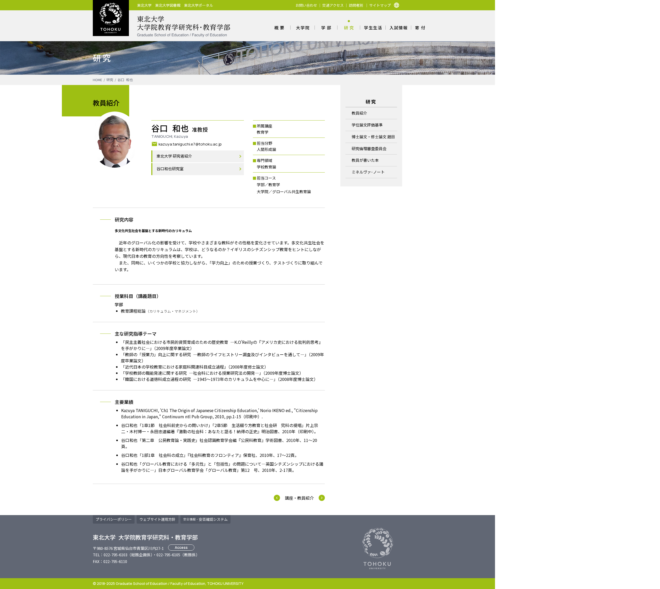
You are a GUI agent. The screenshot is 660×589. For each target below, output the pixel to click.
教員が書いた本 (365, 160)
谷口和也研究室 (170, 169)
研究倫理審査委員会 (369, 148)
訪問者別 (356, 5)
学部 (327, 27)
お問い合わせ (306, 5)
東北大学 (144, 5)
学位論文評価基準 (367, 124)
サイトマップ (380, 5)
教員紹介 (359, 113)
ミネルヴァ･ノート (368, 172)
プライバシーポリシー (114, 519)
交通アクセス (333, 5)
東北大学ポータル (198, 5)
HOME (97, 79)
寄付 (421, 27)
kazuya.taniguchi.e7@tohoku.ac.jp (190, 143)
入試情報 (399, 27)
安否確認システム (205, 519)
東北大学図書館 (167, 5)
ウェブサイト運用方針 (157, 519)
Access (181, 547)
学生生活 (373, 27)
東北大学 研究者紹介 (174, 156)
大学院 (303, 27)
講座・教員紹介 (299, 498)
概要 (280, 27)
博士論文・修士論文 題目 (373, 136)
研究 (350, 27)
